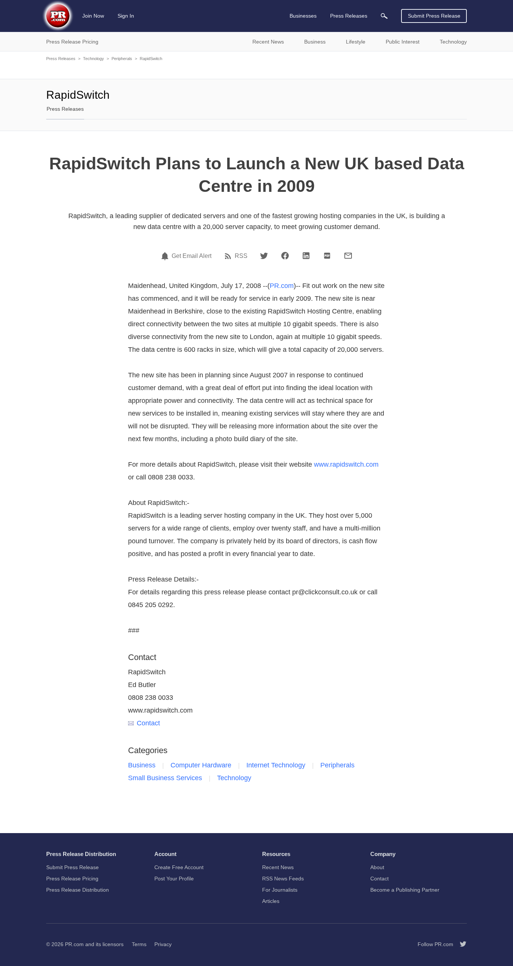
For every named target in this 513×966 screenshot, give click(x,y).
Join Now (93, 16)
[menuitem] (384, 16)
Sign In (126, 16)
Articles (270, 901)
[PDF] (327, 255)
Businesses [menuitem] (303, 16)
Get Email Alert (191, 256)
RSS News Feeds (283, 879)
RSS (241, 256)
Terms (139, 944)
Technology (93, 58)
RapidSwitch (151, 58)
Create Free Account (179, 867)
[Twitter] (264, 255)
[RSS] (229, 256)
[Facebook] (285, 255)
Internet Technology (275, 765)
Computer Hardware (200, 765)
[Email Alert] (166, 256)
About (377, 867)
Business (141, 765)
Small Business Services (165, 778)
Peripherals (122, 58)
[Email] (348, 255)
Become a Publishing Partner (404, 890)
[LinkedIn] (306, 255)
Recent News (278, 867)
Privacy (163, 944)
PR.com (282, 285)
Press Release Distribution (77, 890)
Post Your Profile (174, 879)
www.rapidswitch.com (346, 464)
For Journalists (279, 890)
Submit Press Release (434, 16)
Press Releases (60, 58)
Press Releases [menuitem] (348, 16)
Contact (148, 723)
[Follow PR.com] (460, 944)
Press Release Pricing (72, 879)
